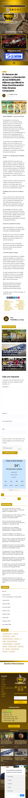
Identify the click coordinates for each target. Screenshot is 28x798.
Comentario (5, 386)
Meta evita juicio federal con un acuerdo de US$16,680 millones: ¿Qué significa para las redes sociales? (13, 559)
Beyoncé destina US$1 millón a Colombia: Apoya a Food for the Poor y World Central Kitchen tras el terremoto (13, 572)
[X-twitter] (22, 687)
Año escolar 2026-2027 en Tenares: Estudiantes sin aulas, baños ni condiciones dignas (13, 510)
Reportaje (8, 649)
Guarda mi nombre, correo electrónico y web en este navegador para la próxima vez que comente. (13, 440)
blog (3, 591)
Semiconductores (15, 649)
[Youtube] (25, 687)
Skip (18, 795)
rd (3, 649)
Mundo (4, 610)
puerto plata (20, 646)
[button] (14, 63)
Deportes (4, 603)
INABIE (4, 641)
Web (3, 429)
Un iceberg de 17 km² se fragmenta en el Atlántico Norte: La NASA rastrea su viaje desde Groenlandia (12, 553)
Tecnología (5, 624)
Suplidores (5, 651)
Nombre (4, 413)
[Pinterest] (22, 690)
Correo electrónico (7, 421)
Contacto (3, 696)
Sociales (4, 71)
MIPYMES (5, 646)
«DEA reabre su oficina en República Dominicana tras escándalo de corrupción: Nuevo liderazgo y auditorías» (19, 305)
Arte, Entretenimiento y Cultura (10, 597)
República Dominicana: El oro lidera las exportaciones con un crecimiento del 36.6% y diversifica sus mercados (13, 579)
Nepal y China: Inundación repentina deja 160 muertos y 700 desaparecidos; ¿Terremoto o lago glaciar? (13, 540)
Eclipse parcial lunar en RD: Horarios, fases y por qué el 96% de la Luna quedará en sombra (13, 516)
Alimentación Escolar (7, 633)
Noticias (4, 594)
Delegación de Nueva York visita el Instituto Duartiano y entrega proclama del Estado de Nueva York (13, 546)
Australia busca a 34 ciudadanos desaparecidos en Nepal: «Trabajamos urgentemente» (12, 529)
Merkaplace (3, 693)
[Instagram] (19, 687)
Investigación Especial (12, 641)
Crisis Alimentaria (6, 636)
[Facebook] (16, 687)
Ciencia (4, 600)
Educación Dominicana (8, 638)
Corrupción (15, 633)
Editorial (13, 636)
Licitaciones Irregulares (8, 644)
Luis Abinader (17, 644)
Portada (3, 677)
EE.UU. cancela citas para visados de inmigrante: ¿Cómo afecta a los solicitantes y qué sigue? (13, 522)
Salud (3, 617)
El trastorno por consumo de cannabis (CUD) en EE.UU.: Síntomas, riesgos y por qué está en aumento (13, 565)
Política (4, 614)
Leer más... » (3, 746)
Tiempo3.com (16, 490)
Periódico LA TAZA (12, 646)
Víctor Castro (12, 651)
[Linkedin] (19, 690)
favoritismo (16, 638)
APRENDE (3, 694)
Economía (4, 607)
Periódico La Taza (13, 94)
